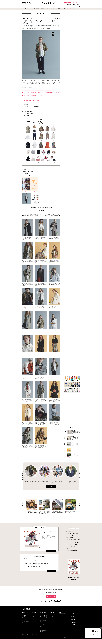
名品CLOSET (26, 8)
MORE (51, 551)
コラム (41, 625)
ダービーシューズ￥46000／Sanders (45, 92)
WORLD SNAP (35, 6)
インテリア (68, 542)
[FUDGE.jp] (48, 2)
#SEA (32, 207)
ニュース (31, 8)
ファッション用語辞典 (57, 8)
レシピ (52, 616)
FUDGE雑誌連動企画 (69, 544)
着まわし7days (69, 8)
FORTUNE (61, 6)
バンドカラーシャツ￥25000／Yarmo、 (30, 92)
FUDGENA (56, 6)
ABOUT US (23, 634)
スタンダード (64, 8)
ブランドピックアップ (49, 8)
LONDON (33, 619)
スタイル (77, 533)
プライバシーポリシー (35, 634)
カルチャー (41, 621)
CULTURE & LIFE (50, 6)
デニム (67, 531)
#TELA (34, 207)
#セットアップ (41, 207)
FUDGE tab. (29, 6)
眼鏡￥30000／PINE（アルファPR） (29, 98)
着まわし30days (75, 546)
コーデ (75, 545)
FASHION (23, 6)
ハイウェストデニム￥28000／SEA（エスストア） (32, 95)
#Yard (38, 207)
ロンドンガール (75, 542)
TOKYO (33, 616)
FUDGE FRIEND (43, 8)
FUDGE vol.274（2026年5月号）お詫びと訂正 (31, 560)
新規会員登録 (51, 596)
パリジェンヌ (69, 548)
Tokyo (77, 535)
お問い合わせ (28, 634)
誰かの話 (41, 631)
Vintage (72, 537)
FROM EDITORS (73, 615)
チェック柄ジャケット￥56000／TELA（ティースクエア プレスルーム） (36, 90)
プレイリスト (42, 627)
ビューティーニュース (43, 615)
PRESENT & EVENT (74, 6)
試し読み (74, 579)
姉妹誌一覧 (72, 613)
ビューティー (53, 615)
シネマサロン (42, 629)
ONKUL (80, 544)
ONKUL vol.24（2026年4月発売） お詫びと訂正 (32, 566)
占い (71, 546)
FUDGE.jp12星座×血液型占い (72, 550)
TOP (22, 455)
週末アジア (41, 626)
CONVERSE (73, 533)
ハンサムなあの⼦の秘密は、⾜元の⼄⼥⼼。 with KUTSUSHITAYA (32, 191)
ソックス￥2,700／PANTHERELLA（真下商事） (31, 100)
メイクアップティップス (43, 617)
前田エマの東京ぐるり (43, 630)
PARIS (33, 617)
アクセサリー (75, 8)
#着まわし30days (48, 207)
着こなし (72, 531)
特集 (22, 8)
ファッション (53, 614)
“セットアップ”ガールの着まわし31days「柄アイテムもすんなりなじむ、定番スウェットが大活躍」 (32, 215)
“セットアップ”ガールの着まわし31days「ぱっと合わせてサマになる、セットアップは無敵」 (50, 215)
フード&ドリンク (42, 624)
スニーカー (67, 546)
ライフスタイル (53, 617)
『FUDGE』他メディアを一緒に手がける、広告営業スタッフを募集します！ (36, 563)
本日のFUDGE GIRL (36, 8)
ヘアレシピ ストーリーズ (43, 616)
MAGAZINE (67, 6)
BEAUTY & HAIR (42, 6)
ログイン (77, 2)
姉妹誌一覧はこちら (73, 581)
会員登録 (67, 2)
